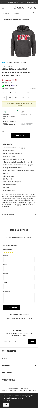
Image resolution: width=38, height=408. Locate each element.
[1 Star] (4, 252)
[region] (19, 178)
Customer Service (9, 351)
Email (5, 264)
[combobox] (14, 13)
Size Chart (33, 89)
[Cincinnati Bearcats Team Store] (19, 8)
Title (4, 282)
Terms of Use (24, 388)
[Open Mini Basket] (35, 8)
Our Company (7, 373)
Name (5, 255)
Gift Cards (6, 365)
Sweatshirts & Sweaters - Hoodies (19, 319)
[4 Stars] (10, 252)
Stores (4, 358)
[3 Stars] (8, 252)
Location (5, 273)
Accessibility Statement (9, 390)
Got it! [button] (5, 404)
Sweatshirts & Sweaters (19, 314)
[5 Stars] (12, 252)
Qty (3, 132)
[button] (28, 8)
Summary (6, 291)
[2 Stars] (6, 252)
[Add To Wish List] (33, 135)
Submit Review (11, 307)
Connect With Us (8, 380)
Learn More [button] (6, 400)
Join (32, 341)
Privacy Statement (13, 388)
